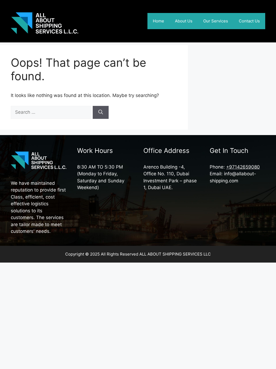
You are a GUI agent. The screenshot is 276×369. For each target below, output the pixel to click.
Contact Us (249, 21)
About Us (183, 21)
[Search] (101, 112)
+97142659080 (243, 167)
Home (158, 21)
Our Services (215, 21)
